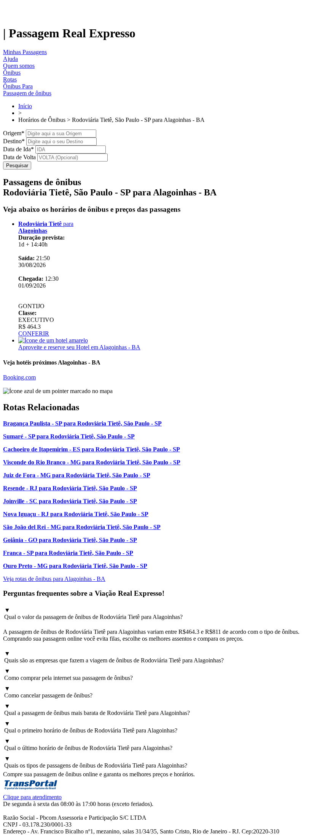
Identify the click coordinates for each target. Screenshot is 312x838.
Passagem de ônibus (27, 93)
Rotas (10, 79)
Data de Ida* (18, 149)
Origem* (13, 133)
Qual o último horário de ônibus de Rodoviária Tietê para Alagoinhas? (88, 744)
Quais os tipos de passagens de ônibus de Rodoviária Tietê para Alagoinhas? (95, 762)
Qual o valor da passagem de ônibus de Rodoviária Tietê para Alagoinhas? (93, 613)
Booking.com (19, 377)
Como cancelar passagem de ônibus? (48, 692)
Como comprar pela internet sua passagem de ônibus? (68, 674)
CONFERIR (33, 333)
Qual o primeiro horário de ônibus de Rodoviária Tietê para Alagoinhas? (90, 727)
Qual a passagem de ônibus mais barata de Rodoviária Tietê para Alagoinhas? (97, 709)
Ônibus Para (18, 86)
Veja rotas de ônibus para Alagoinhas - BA (54, 579)
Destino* (14, 141)
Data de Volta (19, 157)
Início (25, 106)
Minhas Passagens (25, 52)
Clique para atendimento (32, 797)
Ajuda (10, 59)
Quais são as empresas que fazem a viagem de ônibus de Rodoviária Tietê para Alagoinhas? (114, 657)
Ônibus (12, 72)
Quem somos (19, 65)
